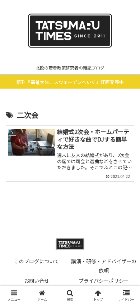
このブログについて (36, 261)
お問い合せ (36, 280)
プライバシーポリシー (104, 280)
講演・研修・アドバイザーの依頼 (103, 266)
